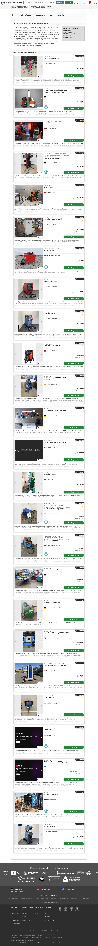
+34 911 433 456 (18, 891)
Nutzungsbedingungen (58, 942)
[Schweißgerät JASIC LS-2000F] (29, 195)
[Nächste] (41, 67)
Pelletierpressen (86, 898)
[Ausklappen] (49, 84)
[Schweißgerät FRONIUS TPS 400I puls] (29, 66)
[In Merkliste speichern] (82, 59)
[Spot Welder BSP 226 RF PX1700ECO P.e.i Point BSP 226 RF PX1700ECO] (29, 673)
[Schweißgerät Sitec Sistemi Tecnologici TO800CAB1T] (29, 641)
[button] (95, 2)
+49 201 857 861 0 (19, 889)
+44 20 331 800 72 (70, 889)
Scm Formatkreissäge (13, 898)
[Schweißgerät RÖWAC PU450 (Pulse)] (29, 289)
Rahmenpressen (75, 898)
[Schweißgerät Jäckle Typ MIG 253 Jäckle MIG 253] (29, 258)
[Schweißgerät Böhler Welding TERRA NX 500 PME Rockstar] (29, 386)
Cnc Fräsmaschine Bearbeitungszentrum (45, 898)
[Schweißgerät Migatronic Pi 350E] (29, 482)
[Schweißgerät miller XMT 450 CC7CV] (29, 802)
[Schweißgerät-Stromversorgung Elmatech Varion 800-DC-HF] (29, 227)
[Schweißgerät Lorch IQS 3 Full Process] (29, 354)
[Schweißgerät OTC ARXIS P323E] (29, 834)
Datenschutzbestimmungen (44, 942)
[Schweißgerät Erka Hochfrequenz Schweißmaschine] (29, 578)
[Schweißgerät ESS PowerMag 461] (29, 321)
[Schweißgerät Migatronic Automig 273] (29, 610)
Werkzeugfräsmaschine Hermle (49, 902)
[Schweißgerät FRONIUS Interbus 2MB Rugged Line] (29, 418)
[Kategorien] (24, 2)
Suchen (60, 2)
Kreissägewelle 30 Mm (27, 898)
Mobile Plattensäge (63, 898)
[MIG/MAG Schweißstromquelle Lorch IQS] (29, 131)
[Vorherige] (15, 67)
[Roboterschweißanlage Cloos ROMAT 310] (29, 705)
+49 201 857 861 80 (45, 889)
